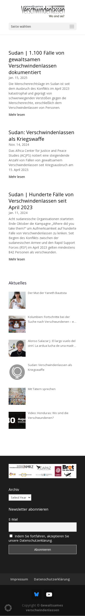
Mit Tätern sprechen (42, 389)
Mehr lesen (17, 114)
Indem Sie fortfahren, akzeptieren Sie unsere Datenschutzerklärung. (39, 538)
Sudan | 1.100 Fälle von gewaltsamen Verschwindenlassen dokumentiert (36, 62)
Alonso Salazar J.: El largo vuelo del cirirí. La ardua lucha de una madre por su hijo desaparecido (51, 343)
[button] (8, 608)
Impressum (19, 579)
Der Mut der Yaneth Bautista (47, 293)
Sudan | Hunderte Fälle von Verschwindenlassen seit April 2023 (41, 201)
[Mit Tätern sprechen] (17, 396)
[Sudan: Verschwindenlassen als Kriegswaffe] (17, 372)
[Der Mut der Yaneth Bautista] (17, 300)
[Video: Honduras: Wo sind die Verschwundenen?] (17, 420)
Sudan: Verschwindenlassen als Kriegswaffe (41, 135)
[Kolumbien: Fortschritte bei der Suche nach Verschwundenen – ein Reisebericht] (17, 324)
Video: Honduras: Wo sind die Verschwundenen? (48, 415)
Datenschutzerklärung (52, 579)
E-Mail (13, 519)
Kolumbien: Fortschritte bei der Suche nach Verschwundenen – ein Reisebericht (52, 319)
